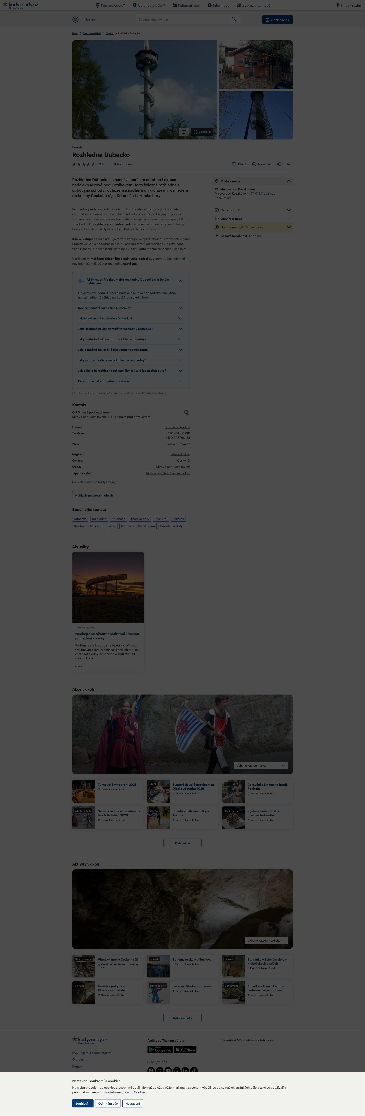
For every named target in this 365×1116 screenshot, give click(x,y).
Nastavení (132, 1103)
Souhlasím (82, 1103)
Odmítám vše (108, 1103)
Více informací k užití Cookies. (125, 1092)
